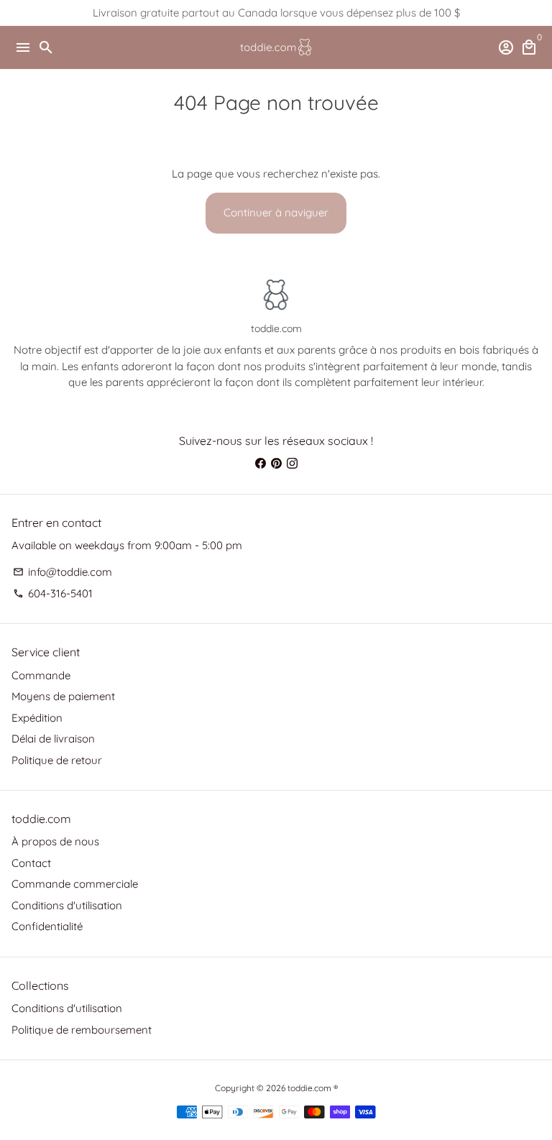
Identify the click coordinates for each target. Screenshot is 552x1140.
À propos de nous (55, 841)
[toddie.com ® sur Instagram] (292, 463)
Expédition (37, 718)
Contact (31, 863)
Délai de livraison (53, 738)
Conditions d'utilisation (67, 905)
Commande (41, 675)
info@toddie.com (62, 572)
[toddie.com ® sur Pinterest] (276, 463)
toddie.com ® (313, 1087)
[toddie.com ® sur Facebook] (260, 463)
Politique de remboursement (82, 1029)
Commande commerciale (75, 884)
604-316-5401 (53, 593)
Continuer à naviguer (276, 212)
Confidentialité (47, 926)
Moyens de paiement (63, 696)
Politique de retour (57, 760)
